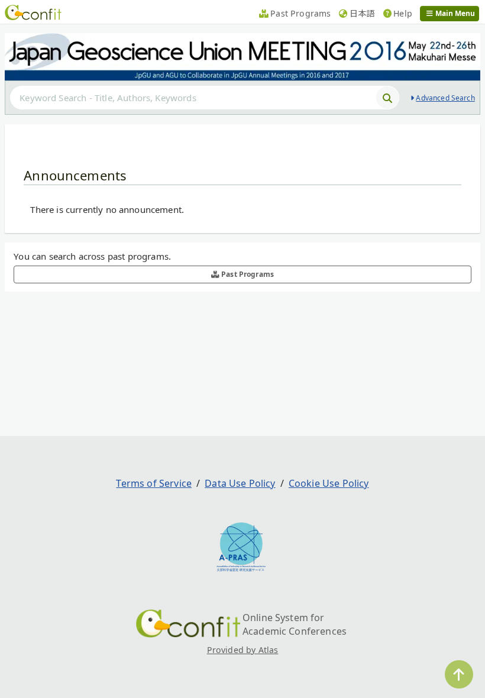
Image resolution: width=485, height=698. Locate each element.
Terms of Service (154, 483)
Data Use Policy (240, 483)
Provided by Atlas (243, 649)
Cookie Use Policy (329, 483)
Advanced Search (445, 98)
